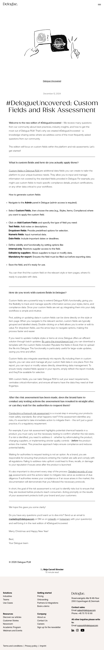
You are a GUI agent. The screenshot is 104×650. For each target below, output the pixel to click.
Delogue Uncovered (52, 81)
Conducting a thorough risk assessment (29, 413)
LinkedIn (52, 519)
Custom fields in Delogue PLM (24, 170)
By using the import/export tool (57, 341)
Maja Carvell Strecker (53, 569)
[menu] (99, 5)
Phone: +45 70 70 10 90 (82, 613)
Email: (74, 610)
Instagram (65, 519)
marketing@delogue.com (21, 519)
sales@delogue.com (86, 610)
